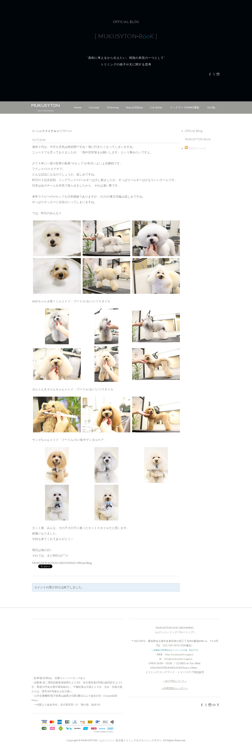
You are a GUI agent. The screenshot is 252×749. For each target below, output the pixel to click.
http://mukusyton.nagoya (179, 654)
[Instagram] (218, 74)
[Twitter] (214, 74)
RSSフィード (197, 148)
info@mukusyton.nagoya (178, 658)
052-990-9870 (171, 645)
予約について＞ (178, 681)
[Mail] (214, 705)
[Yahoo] (218, 705)
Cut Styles (156, 107)
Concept (94, 107)
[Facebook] (209, 74)
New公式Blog (134, 107)
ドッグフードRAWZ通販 (184, 107)
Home (78, 107)
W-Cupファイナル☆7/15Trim (52, 131)
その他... (212, 107)
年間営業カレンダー (174, 688)
